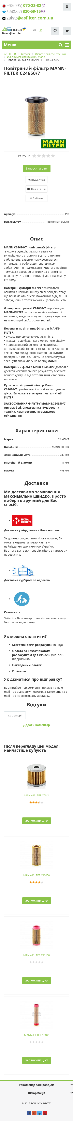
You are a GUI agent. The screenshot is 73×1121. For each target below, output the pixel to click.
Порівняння (38, 189)
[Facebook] (29, 1113)
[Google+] (34, 1113)
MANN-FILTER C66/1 (36, 795)
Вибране (37, 198)
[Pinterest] (45, 1113)
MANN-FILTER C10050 (36, 875)
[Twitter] (39, 1113)
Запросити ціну (36, 168)
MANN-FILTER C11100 (36, 955)
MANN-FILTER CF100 (36, 1035)
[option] (36, 115)
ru (34, 30)
